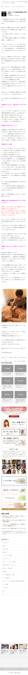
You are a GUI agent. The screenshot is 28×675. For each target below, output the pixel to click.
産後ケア (4, 545)
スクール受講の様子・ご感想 (8, 574)
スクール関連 (5, 584)
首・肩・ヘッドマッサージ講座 (9, 561)
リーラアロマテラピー (6, 352)
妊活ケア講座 (5, 549)
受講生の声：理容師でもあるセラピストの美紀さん (7, 387)
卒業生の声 (11, 15)
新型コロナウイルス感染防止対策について (8, 358)
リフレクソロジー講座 (7, 555)
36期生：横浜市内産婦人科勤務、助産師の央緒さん (20, 401)
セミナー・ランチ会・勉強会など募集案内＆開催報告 (13, 581)
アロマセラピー (6, 587)
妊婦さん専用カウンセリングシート (10, 565)
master (17, 15)
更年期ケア (5, 552)
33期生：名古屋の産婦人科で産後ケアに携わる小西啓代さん (20, 358)
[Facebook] (14, 664)
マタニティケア (6, 542)
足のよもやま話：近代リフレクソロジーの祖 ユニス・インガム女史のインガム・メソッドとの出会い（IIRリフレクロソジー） (14, 533)
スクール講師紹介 (6, 577)
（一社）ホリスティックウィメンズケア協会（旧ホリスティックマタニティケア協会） (14, 1)
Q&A (4, 590)
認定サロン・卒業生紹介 (8, 568)
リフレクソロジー (6, 558)
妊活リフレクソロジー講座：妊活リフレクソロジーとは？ (14, 528)
